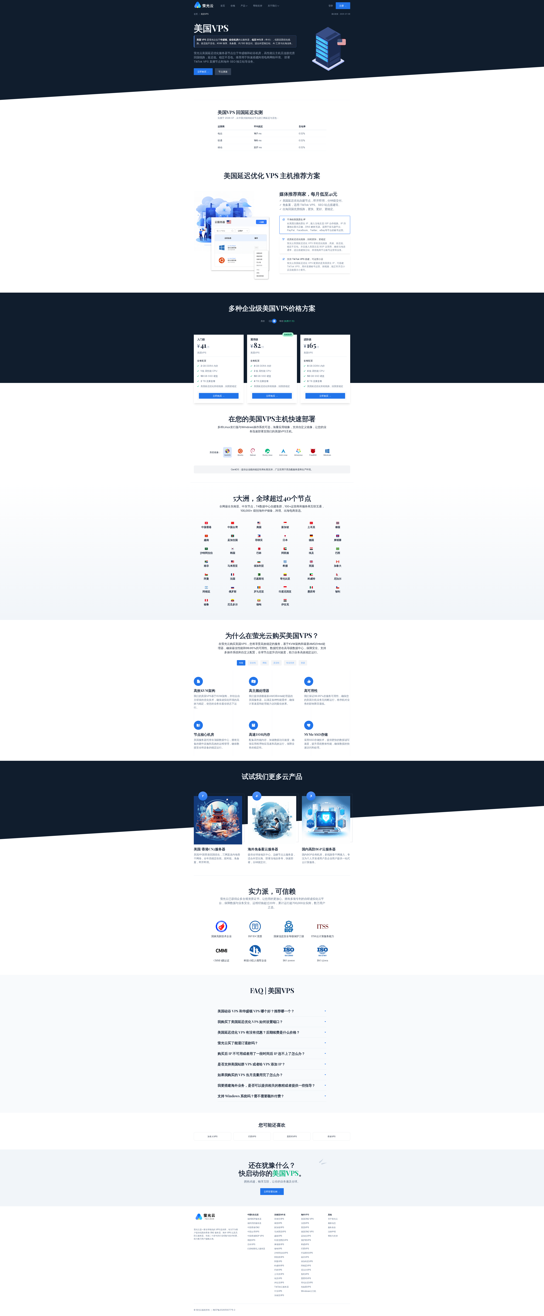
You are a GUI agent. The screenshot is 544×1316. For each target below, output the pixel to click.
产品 (243, 5)
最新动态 (332, 1223)
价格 (233, 5)
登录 (331, 5)
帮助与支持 (333, 1236)
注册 (343, 5)
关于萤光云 (333, 1219)
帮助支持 (257, 5)
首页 (222, 5)
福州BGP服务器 (254, 1219)
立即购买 (203, 71)
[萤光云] (204, 1219)
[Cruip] (204, 4)
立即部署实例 (272, 1191)
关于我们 (272, 5)
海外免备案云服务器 (263, 849)
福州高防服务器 (254, 1223)
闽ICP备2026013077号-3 (224, 1310)
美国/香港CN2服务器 (209, 849)
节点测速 (222, 71)
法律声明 (332, 1231)
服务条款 (332, 1227)
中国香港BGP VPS (255, 1236)
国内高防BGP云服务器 (319, 849)
